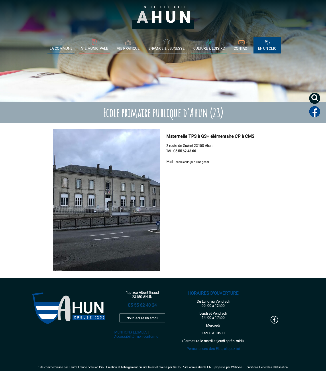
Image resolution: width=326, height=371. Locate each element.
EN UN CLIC (267, 48)
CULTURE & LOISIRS (209, 48)
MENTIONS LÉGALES (130, 332)
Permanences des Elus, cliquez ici (213, 349)
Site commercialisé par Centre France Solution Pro (71, 367)
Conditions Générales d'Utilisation (266, 367)
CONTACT (241, 48)
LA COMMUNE (61, 48)
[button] (316, 100)
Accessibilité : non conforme (136, 336)
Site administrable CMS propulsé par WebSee (212, 367)
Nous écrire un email (142, 318)
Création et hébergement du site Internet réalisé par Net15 (143, 367)
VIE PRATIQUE (128, 48)
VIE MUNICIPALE (94, 48)
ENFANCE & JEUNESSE (166, 48)
